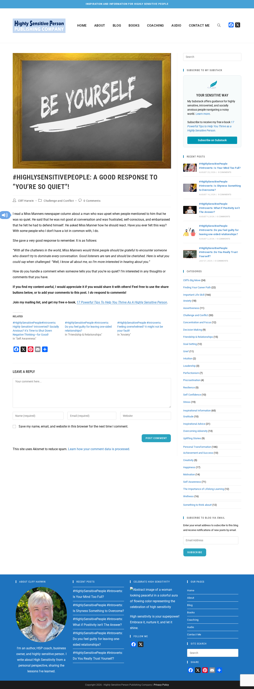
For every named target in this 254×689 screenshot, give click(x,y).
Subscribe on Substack (212, 140)
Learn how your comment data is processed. (99, 449)
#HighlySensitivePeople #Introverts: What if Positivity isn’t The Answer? (219, 208)
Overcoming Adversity (195, 430)
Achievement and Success (198, 452)
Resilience (189, 387)
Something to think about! (197, 504)
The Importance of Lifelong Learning (203, 488)
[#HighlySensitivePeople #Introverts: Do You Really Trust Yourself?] (190, 254)
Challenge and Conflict (59, 200)
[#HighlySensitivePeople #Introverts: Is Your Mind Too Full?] (190, 168)
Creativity (188, 460)
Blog (189, 605)
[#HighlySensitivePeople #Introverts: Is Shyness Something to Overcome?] (190, 188)
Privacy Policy (161, 684)
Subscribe (194, 552)
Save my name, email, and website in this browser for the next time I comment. (73, 426)
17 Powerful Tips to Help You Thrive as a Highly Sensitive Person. (210, 126)
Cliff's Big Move (191, 280)
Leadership (189, 365)
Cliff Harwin (26, 200)
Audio (190, 627)
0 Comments (92, 200)
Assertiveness (191, 308)
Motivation (189, 474)
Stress (186, 401)
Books (191, 612)
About (190, 597)
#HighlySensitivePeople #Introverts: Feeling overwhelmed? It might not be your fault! (140, 326)
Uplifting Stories (192, 438)
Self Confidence (192, 394)
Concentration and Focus (197, 322)
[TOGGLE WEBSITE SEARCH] (219, 25)
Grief (186, 351)
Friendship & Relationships (198, 336)
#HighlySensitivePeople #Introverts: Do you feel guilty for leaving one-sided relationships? (88, 326)
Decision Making (192, 329)
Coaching (193, 619)
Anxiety (187, 300)
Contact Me (194, 634)
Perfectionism (191, 373)
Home (190, 590)
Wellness (188, 496)
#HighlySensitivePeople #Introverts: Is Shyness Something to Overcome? (220, 185)
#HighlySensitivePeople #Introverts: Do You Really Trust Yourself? (218, 252)
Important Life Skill (193, 294)
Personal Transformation (197, 446)
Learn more (203, 113)
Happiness (189, 467)
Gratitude (188, 416)
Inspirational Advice (194, 423)
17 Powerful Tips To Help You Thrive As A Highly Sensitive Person (122, 302)
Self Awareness (192, 481)
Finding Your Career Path (197, 287)
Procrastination (191, 380)
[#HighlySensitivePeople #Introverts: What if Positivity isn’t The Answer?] (190, 210)
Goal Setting (190, 344)
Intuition (187, 358)
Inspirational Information (197, 410)
